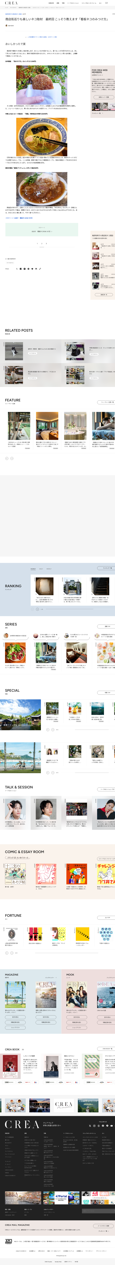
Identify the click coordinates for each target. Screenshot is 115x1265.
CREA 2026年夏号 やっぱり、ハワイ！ (49, 1140)
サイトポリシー (89, 1251)
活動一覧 (46, 1215)
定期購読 (79, 1251)
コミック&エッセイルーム (89, 3)
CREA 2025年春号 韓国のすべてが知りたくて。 (51, 1167)
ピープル (26, 1212)
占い (100, 3)
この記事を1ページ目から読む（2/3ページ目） (43, 37)
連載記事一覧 (104, 294)
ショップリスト (15, 1027)
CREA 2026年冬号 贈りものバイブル (48, 1151)
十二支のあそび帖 (87, 1148)
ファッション (8, 1157)
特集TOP (46, 1137)
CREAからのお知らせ (10, 1175)
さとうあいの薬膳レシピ (30, 1160)
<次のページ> (19, 218)
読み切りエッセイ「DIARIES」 (90, 1143)
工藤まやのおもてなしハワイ (31, 1150)
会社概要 (31, 1251)
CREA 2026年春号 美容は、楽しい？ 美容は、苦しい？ (51, 1146)
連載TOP (26, 1137)
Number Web (58, 1261)
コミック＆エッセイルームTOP (90, 1137)
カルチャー (7, 1148)
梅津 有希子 (11, 26)
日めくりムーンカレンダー (108, 1151)
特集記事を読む (15, 1022)
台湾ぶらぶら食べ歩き (29, 1140)
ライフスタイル (10, 262)
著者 (25, 1215)
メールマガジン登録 (103, 1226)
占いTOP (104, 1137)
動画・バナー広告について (54, 1251)
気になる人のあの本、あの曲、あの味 (70, 1140)
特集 (63, 3)
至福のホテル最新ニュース (30, 1153)
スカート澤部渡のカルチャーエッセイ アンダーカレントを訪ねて (90, 1158)
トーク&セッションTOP (69, 1137)
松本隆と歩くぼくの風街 (69, 1147)
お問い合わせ (41, 1251)
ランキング (7, 1161)
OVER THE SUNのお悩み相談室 (70, 1150)
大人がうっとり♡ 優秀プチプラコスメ (31, 1171)
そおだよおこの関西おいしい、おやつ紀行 (32, 1156)
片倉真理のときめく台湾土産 (31, 1143)
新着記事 (51, 3)
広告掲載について (67, 1251)
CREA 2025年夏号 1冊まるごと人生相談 (49, 1162)
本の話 (76, 1261)
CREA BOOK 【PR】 (10, 1215)
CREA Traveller (48, 1261)
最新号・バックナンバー (11, 1212)
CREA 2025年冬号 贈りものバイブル (48, 1171)
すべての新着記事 (9, 1137)
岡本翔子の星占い (106, 1140)
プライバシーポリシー (101, 1251)
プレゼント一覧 (96, 113)
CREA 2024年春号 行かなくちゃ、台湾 (49, 1185)
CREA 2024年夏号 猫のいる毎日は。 (48, 1180)
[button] (7, 458)
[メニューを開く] (106, 3)
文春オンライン (68, 1261)
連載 (58, 3)
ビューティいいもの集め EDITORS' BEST (30, 1166)
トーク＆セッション (73, 3)
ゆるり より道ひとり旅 (88, 1163)
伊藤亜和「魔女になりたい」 (90, 1140)
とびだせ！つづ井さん (88, 1145)
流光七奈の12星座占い (107, 1143)
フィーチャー (8, 1167)
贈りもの (7, 1140)
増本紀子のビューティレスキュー (31, 1176)
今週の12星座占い (106, 1145)
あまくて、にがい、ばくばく (90, 1154)
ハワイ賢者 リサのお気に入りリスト (31, 1146)
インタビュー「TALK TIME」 (89, 1151)
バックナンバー (49, 977)
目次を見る (15, 1017)
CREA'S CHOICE (9, 1170)
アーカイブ (7, 1164)
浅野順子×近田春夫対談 (69, 1144)
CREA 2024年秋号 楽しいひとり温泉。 (49, 1176)
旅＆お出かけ (8, 1143)
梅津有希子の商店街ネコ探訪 (15, 14)
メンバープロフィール (49, 1212)
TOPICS (7, 1172)
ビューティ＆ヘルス (10, 1154)
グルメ (6, 1145)
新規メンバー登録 (104, 97)
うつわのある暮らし (29, 1163)
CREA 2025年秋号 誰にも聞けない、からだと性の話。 (51, 1157)
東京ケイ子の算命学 (107, 1148)
